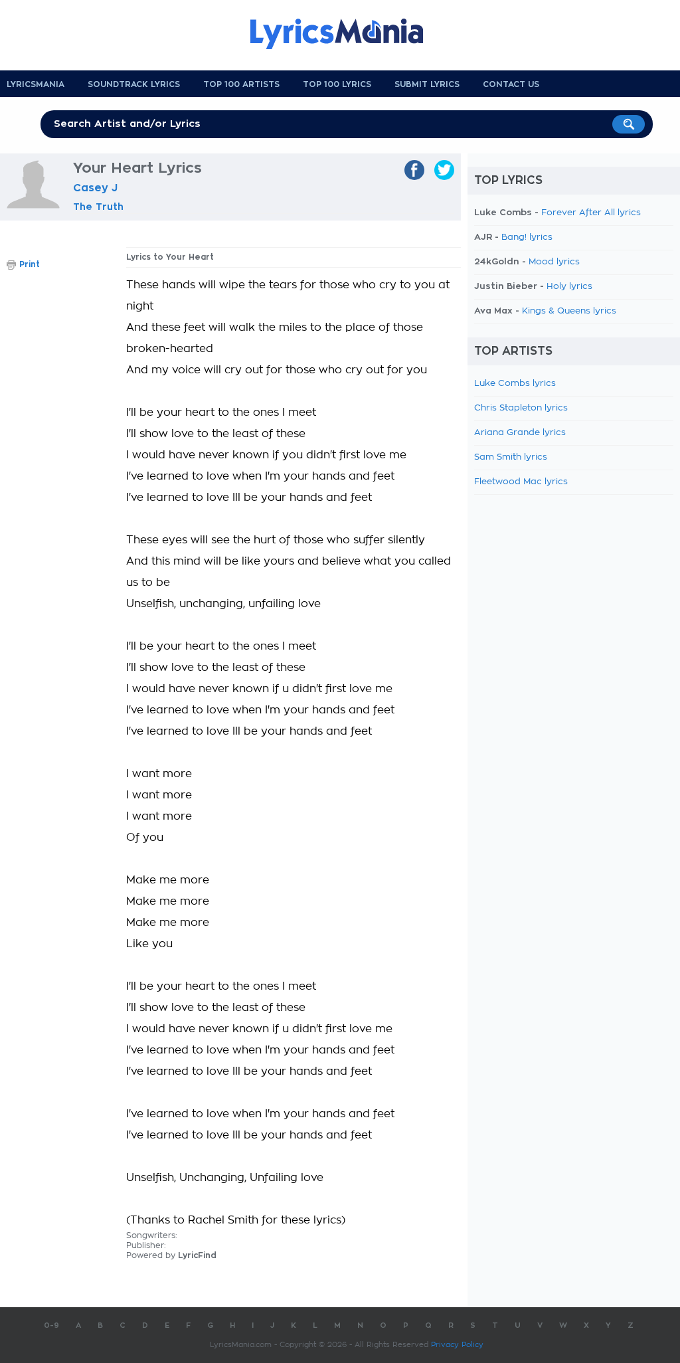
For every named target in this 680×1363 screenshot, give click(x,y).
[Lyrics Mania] (346, 34)
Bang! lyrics (526, 237)
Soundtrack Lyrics (134, 84)
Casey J (95, 188)
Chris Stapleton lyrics (521, 408)
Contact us (511, 84)
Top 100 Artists (241, 84)
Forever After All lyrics (591, 213)
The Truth (98, 206)
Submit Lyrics (427, 84)
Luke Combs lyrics (515, 383)
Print (29, 264)
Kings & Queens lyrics (569, 311)
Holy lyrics (569, 286)
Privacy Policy (457, 1344)
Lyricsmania (35, 84)
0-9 (51, 1325)
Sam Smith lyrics (510, 457)
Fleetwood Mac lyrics (521, 482)
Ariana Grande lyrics (520, 432)
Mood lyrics (554, 262)
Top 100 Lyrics (337, 84)
